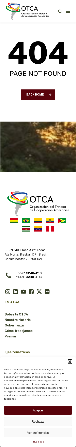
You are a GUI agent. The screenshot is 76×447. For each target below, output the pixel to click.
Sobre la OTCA (16, 314)
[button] (70, 362)
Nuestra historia (18, 320)
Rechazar (38, 421)
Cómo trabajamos (19, 331)
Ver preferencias (38, 432)
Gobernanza (14, 325)
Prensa (10, 336)
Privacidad (38, 441)
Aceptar (38, 410)
